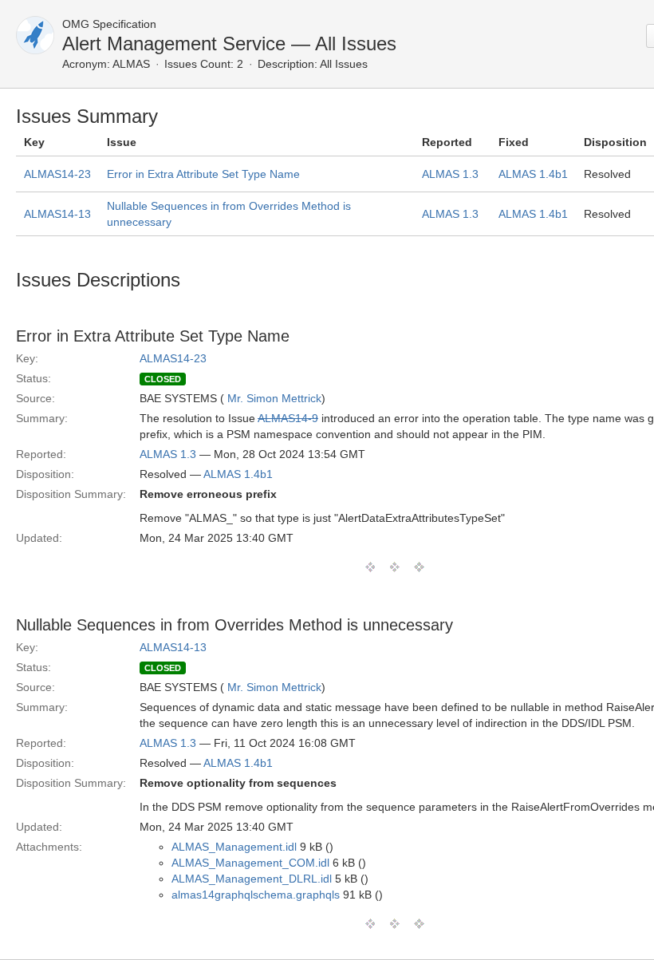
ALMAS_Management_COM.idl (250, 862)
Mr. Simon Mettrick (274, 398)
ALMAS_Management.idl (234, 846)
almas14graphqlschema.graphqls (255, 894)
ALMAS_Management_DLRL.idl (251, 878)
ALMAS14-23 (57, 174)
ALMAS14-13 (57, 213)
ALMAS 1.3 (450, 174)
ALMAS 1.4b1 (533, 174)
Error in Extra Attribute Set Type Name (203, 174)
